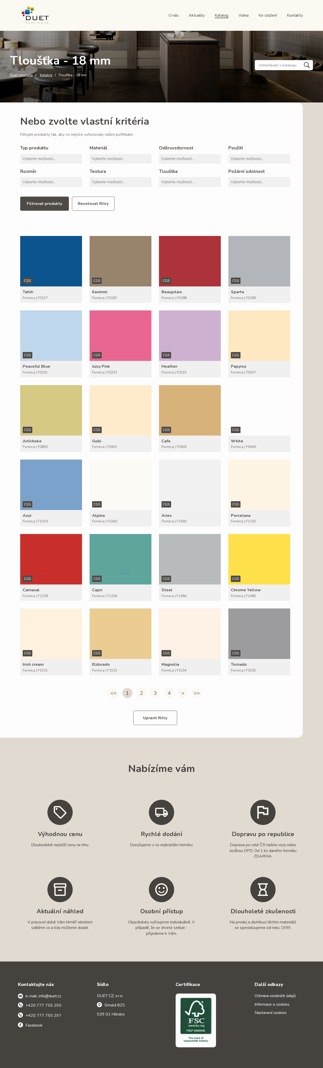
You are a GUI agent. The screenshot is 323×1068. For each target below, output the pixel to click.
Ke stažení (268, 15)
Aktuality (197, 15)
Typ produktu (34, 148)
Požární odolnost (246, 171)
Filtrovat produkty (44, 203)
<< (114, 693)
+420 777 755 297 (43, 1015)
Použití (235, 148)
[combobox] (52, 159)
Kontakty (295, 15)
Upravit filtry (155, 718)
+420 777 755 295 (43, 1005)
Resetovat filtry (93, 203)
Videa (243, 15)
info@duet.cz (50, 996)
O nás (174, 15)
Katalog (221, 15)
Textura (98, 171)
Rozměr (28, 171)
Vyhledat (306, 65)
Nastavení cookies (271, 1012)
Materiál (98, 148)
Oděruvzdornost (176, 148)
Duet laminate (21, 75)
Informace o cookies (272, 1004)
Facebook (34, 1025)
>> (197, 693)
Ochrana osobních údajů (275, 996)
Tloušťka (168, 171)
